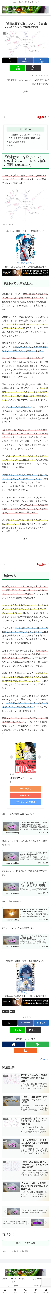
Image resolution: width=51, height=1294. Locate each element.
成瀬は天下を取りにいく (21, 778)
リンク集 (37, 1286)
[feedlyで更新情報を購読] (37, 1044)
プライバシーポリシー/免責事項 (13, 1280)
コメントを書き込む (25, 1243)
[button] (33, 68)
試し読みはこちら (25, 263)
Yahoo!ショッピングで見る (25, 802)
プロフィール (13, 1286)
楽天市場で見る (25, 795)
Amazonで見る (25, 789)
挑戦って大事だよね (17, 142)
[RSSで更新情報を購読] (25, 1050)
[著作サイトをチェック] (13, 1044)
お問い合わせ (37, 1279)
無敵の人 (12, 145)
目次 (22, 129)
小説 (6, 1011)
